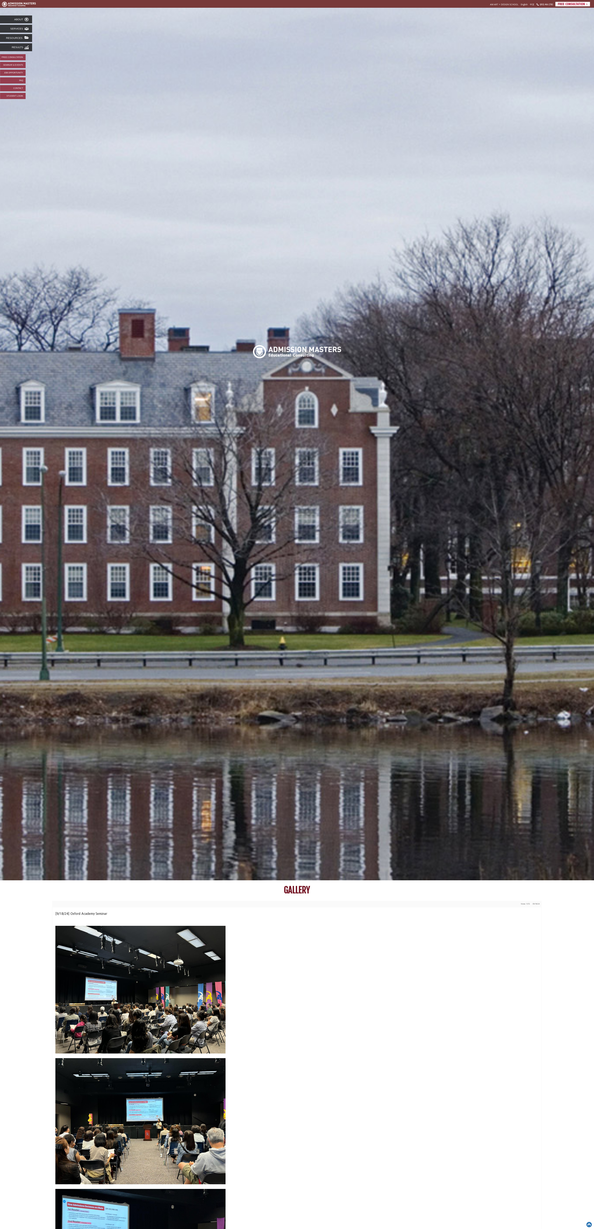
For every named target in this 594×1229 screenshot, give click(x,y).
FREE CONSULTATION (12, 57)
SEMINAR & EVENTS (13, 65)
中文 (532, 4)
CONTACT (18, 88)
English (524, 4)
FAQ (21, 80)
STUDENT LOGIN (14, 96)
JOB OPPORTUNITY (13, 73)
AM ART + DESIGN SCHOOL (504, 4)
